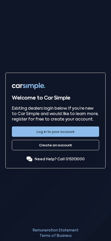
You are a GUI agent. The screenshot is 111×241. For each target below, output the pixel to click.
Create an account (55, 145)
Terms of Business (55, 235)
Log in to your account (55, 132)
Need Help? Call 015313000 (60, 159)
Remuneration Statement (55, 230)
